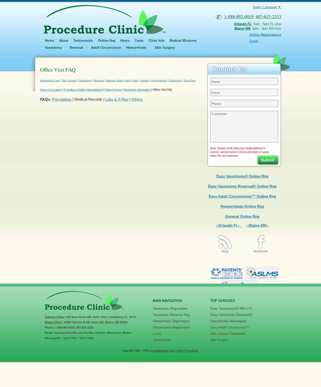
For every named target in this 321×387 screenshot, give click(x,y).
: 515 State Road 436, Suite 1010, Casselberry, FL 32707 (90, 316)
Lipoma (144, 80)
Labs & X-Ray (116, 99)
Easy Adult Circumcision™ (229, 327)
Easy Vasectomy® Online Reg (242, 176)
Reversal (99, 80)
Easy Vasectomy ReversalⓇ (231, 315)
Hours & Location (50, 89)
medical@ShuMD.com (68, 332)
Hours (125, 40)
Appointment (94, 89)
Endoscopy (175, 80)
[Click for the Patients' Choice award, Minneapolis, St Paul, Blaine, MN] (227, 278)
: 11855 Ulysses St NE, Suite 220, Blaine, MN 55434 (86, 322)
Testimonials (83, 40)
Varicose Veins (114, 80)
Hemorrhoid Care (50, 80)
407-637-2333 (84, 327)
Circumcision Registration (171, 327)
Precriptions (61, 99)
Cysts (135, 80)
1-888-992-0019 (65, 327)
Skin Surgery (69, 80)
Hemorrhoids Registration (171, 321)
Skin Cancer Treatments (228, 334)
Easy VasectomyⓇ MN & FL (231, 308)
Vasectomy (85, 80)
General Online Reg (242, 216)
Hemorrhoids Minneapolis (228, 321)
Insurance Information (137, 89)
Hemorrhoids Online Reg (242, 206)
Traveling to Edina (74, 89)
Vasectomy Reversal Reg (171, 315)
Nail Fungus (219, 340)
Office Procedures (188, 350)
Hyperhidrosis (159, 80)
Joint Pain (190, 80)
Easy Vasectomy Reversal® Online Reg (242, 186)
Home (49, 40)
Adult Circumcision (106, 47)
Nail (127, 80)
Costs (139, 40)
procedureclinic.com (162, 350)
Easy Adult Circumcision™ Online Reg (242, 196)
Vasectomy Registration (170, 308)
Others (137, 99)
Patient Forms (113, 89)
